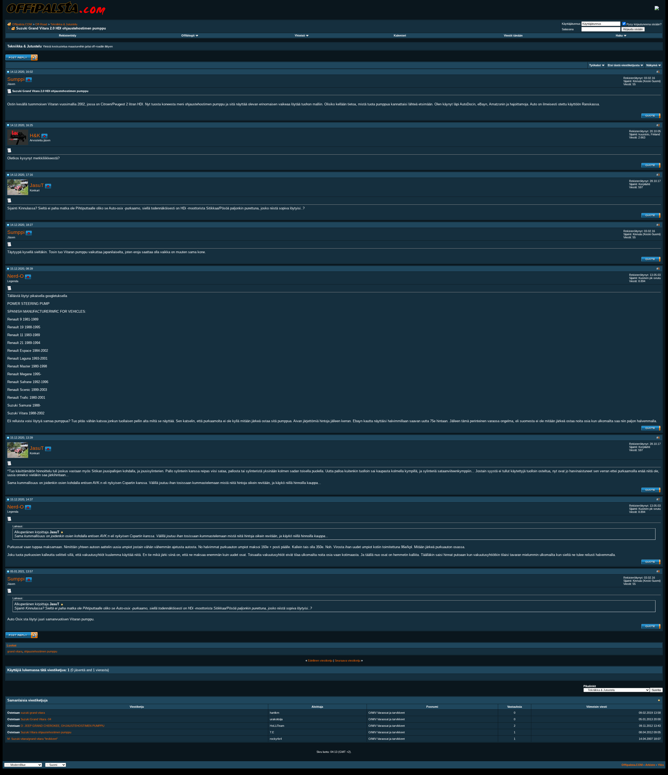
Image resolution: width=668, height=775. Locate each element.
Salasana (568, 29)
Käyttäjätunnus (571, 23)
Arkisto (650, 764)
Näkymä (651, 65)
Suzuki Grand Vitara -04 (36, 719)
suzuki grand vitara (33, 712)
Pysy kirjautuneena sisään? (644, 24)
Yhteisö (300, 35)
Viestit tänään (513, 35)
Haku (619, 35)
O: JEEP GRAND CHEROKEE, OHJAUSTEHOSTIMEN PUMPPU (62, 725)
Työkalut (595, 65)
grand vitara (14, 651)
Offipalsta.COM (22, 24)
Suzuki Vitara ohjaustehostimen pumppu (46, 732)
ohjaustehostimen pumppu (40, 651)
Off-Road (41, 24)
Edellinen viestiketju (320, 660)
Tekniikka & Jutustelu (63, 24)
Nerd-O (15, 276)
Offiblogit (188, 35)
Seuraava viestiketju (347, 660)
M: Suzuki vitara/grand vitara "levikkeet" (32, 738)
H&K (35, 135)
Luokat (11, 645)
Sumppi (16, 79)
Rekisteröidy (67, 35)
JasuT (37, 185)
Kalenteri (400, 35)
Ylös (661, 764)
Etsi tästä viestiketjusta (624, 65)
